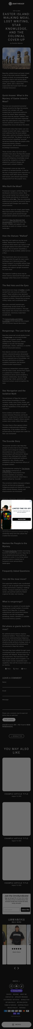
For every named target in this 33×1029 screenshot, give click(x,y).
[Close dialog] (31, 501)
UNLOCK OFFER (21, 519)
